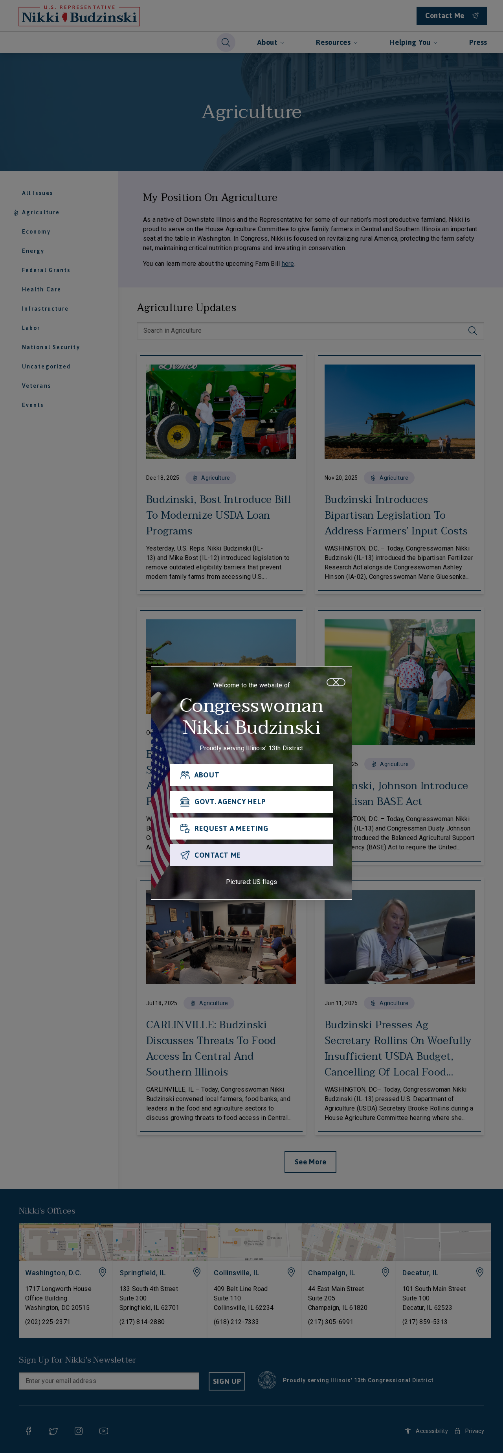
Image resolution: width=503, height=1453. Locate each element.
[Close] (336, 682)
